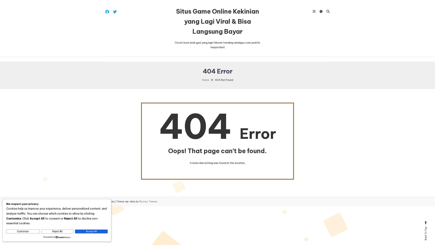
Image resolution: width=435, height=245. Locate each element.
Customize (23, 231)
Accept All (91, 231)
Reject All (57, 231)
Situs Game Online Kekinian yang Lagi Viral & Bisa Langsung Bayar (217, 21)
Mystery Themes (148, 201)
